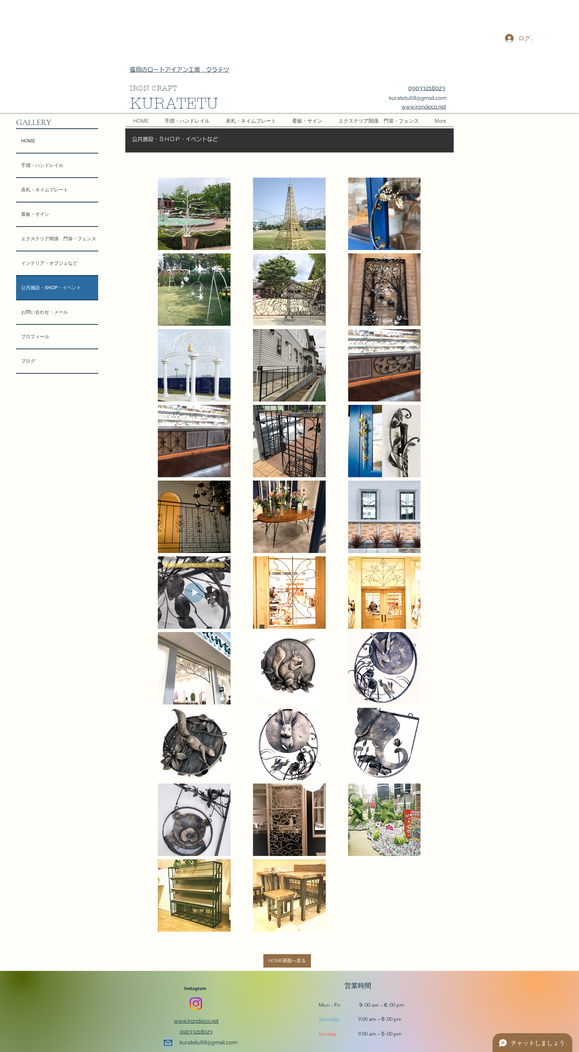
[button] (287, 961)
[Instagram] (196, 1003)
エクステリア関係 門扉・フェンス (58, 238)
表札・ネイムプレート (44, 189)
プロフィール (35, 336)
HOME (28, 140)
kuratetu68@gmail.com (418, 98)
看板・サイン (35, 214)
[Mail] (168, 1042)
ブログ (28, 361)
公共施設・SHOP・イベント (51, 287)
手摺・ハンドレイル (42, 165)
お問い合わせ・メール (44, 312)
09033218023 (426, 87)
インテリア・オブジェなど (49, 263)
